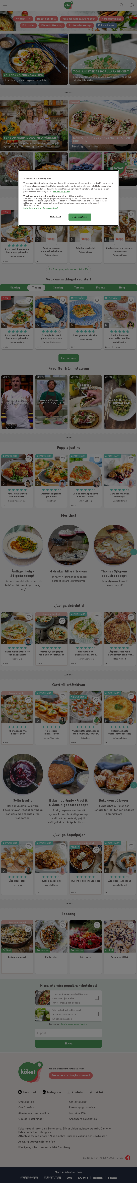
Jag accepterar (79, 217)
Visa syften (55, 217)
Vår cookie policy (61, 192)
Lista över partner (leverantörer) (40, 208)
